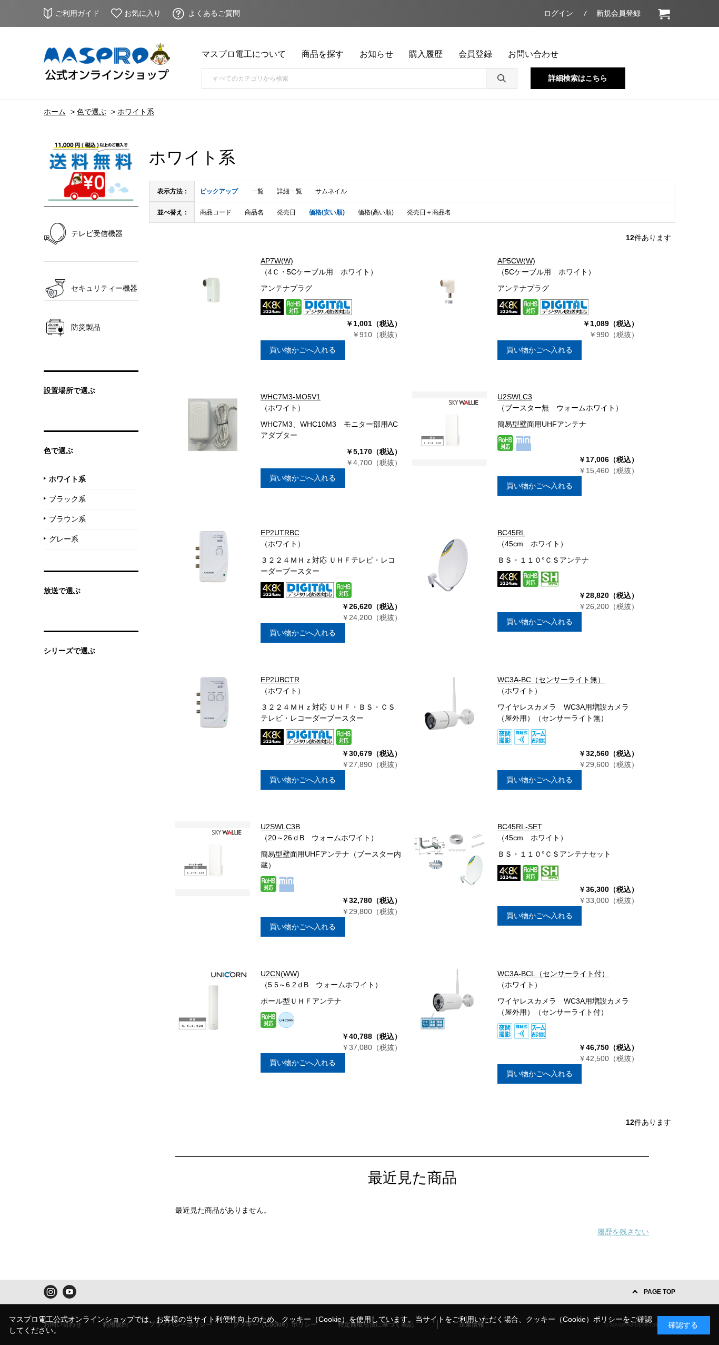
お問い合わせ (533, 54)
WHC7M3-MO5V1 (291, 396)
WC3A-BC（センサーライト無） (551, 679)
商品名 (254, 212)
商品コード (216, 212)
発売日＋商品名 (429, 212)
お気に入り (142, 13)
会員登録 (475, 54)
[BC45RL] (449, 564)
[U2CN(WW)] (212, 1005)
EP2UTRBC (280, 532)
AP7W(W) (277, 261)
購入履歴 (426, 54)
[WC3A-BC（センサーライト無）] (449, 711)
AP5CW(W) (516, 261)
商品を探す (323, 54)
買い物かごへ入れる (302, 350)
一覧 (257, 191)
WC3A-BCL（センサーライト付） (553, 973)
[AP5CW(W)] (449, 293)
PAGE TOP (659, 1291)
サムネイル (331, 191)
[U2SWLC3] (449, 428)
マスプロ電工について (244, 54)
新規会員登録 (618, 13)
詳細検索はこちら (577, 78)
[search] (501, 78)
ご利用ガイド (77, 13)
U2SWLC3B (280, 826)
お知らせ (376, 54)
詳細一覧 (289, 191)
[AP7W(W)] (212, 293)
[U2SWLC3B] (212, 858)
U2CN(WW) (280, 973)
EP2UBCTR (280, 679)
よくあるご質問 (214, 13)
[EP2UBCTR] (212, 711)
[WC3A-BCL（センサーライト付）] (449, 1005)
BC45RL (511, 532)
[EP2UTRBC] (212, 564)
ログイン (558, 13)
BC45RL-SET (519, 826)
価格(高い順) (376, 212)
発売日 (286, 212)
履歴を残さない (623, 1232)
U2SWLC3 (514, 396)
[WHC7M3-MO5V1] (212, 428)
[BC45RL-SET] (449, 858)
